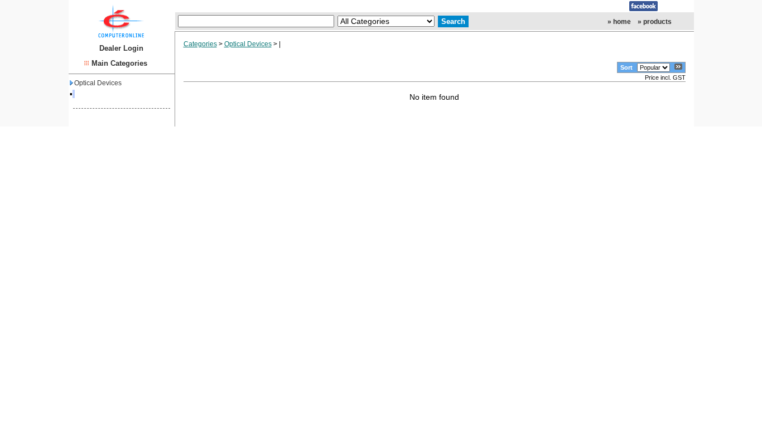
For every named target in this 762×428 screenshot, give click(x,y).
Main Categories (119, 63)
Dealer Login (121, 48)
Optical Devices (98, 83)
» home (619, 22)
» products (655, 22)
